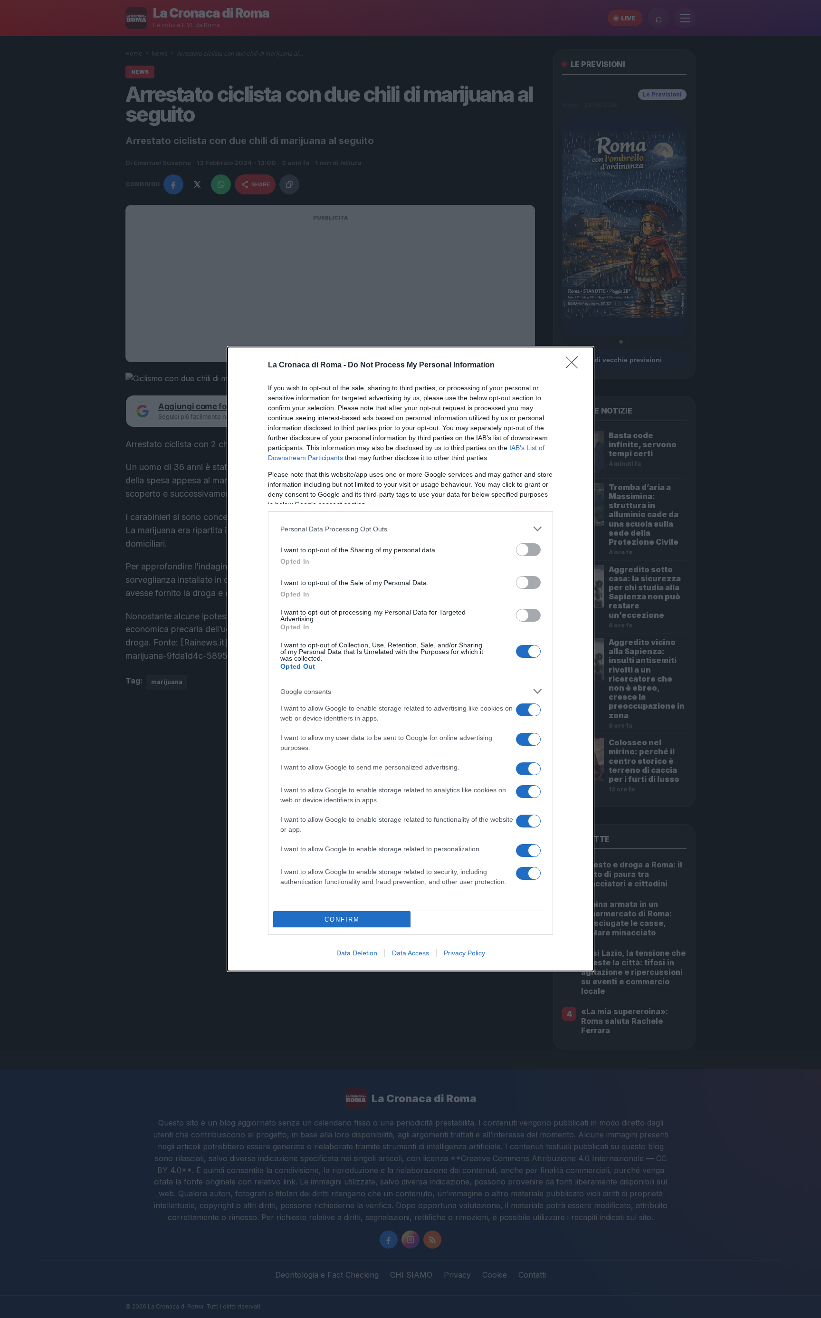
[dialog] (410, 659)
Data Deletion (356, 953)
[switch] (528, 549)
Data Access (410, 953)
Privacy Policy (464, 953)
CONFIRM (342, 919)
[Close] (575, 365)
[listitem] (410, 529)
